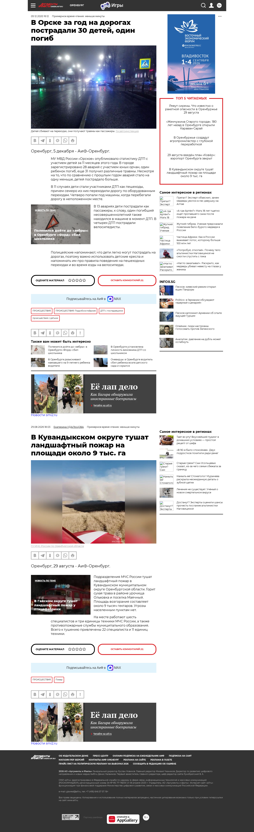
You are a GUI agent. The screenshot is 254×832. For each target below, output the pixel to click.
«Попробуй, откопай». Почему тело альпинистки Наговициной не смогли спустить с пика (198, 253)
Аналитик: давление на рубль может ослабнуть (198, 340)
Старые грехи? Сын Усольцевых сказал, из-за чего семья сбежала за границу (199, 466)
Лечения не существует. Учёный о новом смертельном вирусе (197, 491)
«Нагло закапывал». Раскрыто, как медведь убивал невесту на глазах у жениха (199, 266)
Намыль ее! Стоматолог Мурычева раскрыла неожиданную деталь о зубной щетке (198, 479)
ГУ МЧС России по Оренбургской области (57, 546)
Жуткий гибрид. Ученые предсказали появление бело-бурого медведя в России (200, 227)
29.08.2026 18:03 (40, 426)
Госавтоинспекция (127, 131)
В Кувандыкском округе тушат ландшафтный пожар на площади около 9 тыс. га (191, 173)
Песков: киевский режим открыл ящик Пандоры (195, 288)
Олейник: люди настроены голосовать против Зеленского (195, 327)
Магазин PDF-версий (71, 760)
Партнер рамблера (93, 817)
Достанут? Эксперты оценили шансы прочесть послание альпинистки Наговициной (200, 505)
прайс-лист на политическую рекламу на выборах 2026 (93, 764)
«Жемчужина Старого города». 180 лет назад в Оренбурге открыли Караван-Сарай (191, 125)
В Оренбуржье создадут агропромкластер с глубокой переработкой (191, 141)
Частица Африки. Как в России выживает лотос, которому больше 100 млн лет (198, 240)
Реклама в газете (161, 760)
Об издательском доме (73, 756)
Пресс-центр (100, 756)
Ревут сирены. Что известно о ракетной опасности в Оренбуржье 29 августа (191, 109)
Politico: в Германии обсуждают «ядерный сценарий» (194, 301)
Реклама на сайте (134, 760)
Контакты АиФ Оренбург (104, 760)
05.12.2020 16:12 (40, 16)
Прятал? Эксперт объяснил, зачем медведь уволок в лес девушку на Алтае (198, 200)
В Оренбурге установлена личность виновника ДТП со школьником (128, 350)
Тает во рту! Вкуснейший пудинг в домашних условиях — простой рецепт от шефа (198, 440)
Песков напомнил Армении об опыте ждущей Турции (198, 314)
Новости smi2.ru (44, 415)
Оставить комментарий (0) (127, 280)
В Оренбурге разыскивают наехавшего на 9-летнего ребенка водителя (69, 362)
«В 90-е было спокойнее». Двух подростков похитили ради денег (197, 451)
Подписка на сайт (180, 756)
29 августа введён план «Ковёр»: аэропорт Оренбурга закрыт (191, 156)
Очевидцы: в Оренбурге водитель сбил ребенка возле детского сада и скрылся (132, 362)
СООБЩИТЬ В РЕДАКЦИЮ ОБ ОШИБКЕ (154, 764)
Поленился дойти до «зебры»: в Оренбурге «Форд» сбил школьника (67, 350)
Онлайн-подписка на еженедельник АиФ (138, 756)
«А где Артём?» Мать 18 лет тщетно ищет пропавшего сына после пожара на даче (198, 214)
